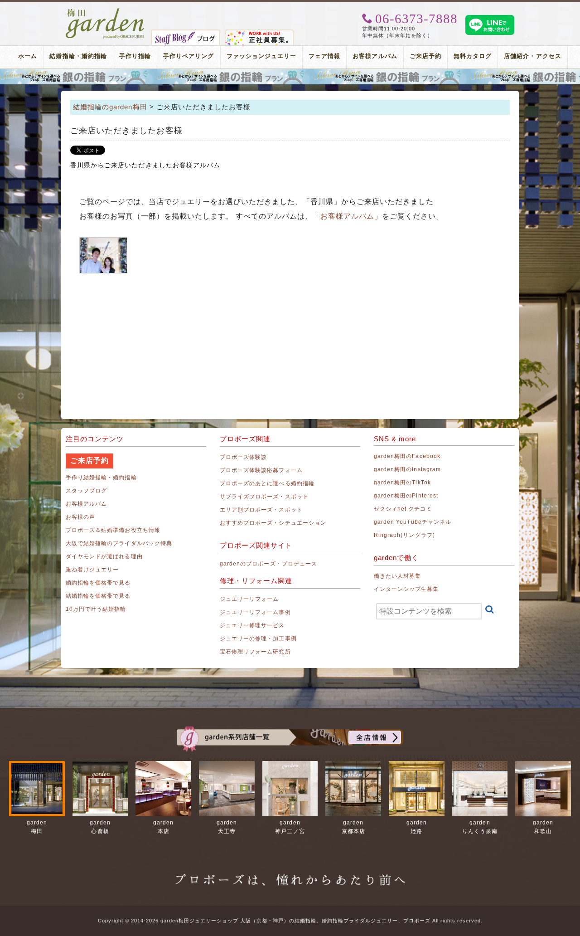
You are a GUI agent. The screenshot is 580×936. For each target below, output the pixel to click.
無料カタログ (473, 56)
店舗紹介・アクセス (532, 56)
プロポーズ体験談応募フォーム (261, 470)
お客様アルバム (375, 56)
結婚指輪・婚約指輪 (77, 56)
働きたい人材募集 (397, 576)
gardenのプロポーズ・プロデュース (268, 564)
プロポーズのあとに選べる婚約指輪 (267, 483)
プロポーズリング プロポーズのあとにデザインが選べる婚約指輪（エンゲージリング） (290, 76)
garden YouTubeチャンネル (412, 522)
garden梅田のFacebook (407, 456)
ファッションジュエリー (262, 56)
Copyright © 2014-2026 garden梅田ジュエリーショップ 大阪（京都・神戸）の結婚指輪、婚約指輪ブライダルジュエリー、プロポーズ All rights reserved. (290, 920)
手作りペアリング (188, 56)
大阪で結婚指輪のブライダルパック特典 (119, 543)
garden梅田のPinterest (406, 495)
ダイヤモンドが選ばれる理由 (104, 556)
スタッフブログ (86, 490)
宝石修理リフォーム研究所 (255, 651)
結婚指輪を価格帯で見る (98, 596)
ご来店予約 (425, 56)
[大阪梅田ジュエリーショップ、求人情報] (259, 33)
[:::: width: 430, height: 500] (103, 255)
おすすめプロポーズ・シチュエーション (273, 523)
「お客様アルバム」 (347, 216)
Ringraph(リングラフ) (404, 535)
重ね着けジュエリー (92, 569)
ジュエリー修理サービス (252, 625)
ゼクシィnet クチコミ (403, 509)
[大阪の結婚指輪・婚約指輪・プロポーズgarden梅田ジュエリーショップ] (105, 11)
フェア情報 (324, 56)
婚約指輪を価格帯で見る (98, 583)
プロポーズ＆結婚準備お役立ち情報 (113, 530)
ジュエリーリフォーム (249, 599)
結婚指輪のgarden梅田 (110, 107)
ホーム (27, 56)
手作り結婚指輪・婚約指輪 (101, 477)
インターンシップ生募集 (406, 589)
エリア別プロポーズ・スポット (261, 510)
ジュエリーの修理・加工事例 (258, 638)
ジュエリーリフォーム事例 (255, 612)
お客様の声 (80, 517)
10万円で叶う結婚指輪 (96, 609)
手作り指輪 (135, 56)
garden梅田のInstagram (407, 469)
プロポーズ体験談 (243, 457)
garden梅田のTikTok (402, 482)
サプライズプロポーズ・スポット (264, 496)
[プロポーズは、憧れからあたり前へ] (290, 871)
